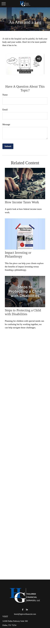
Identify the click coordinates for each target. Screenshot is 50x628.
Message (6, 124)
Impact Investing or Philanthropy (18, 254)
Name (5, 94)
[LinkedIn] (27, 609)
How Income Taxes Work (22, 202)
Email (5, 109)
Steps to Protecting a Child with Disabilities (23, 312)
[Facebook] (22, 609)
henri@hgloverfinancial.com (25, 614)
